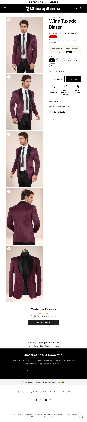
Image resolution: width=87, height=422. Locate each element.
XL (77, 60)
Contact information (51, 417)
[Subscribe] (61, 370)
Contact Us (67, 392)
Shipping (64, 40)
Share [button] (53, 119)
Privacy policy (59, 414)
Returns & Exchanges (51, 392)
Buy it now (73, 79)
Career (24, 392)
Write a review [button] (43, 322)
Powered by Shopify (34, 414)
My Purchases (35, 392)
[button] (4, 8)
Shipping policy (36, 417)
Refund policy (47, 414)
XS (52, 60)
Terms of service (71, 414)
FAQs (18, 392)
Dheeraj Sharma (21, 414)
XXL (52, 65)
